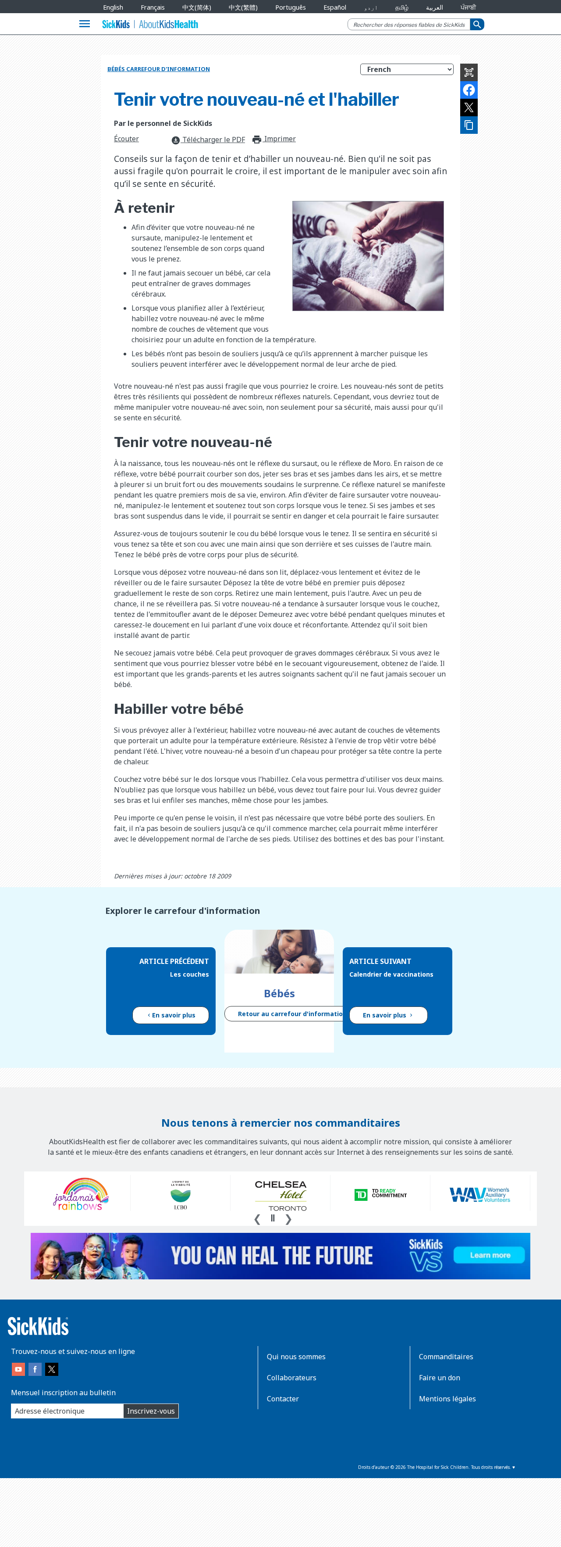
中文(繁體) (243, 7)
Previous (257, 1217)
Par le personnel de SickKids (163, 123)
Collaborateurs (291, 1377)
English (113, 7)
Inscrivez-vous (151, 1411)
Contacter (283, 1399)
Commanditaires (446, 1356)
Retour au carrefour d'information (292, 1014)
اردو (371, 7)
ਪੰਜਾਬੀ (468, 7)
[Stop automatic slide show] (272, 1218)
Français (153, 7)
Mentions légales (447, 1399)
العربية (434, 7)
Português (290, 7)
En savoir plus (173, 1015)
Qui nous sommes (296, 1356)
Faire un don (439, 1377)
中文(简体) (196, 7)
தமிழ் (401, 7)
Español (334, 7)
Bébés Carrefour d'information (158, 69)
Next (288, 1217)
